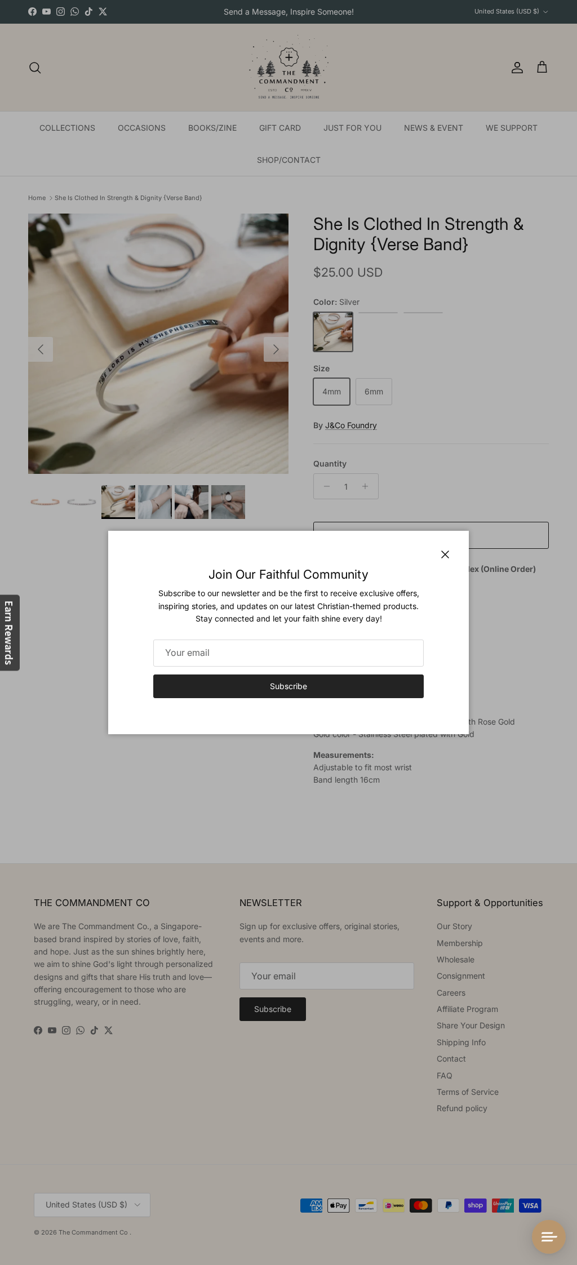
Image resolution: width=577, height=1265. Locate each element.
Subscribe (288, 686)
